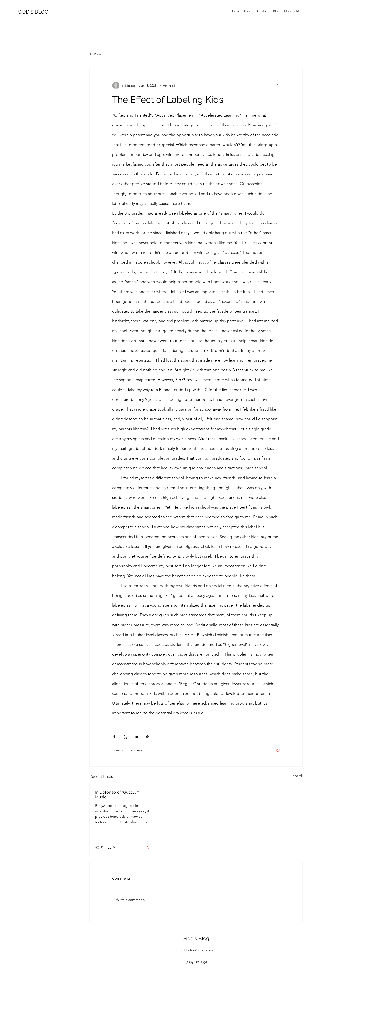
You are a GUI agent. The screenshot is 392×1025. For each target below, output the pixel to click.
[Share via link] (147, 736)
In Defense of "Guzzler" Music (117, 794)
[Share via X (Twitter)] (125, 736)
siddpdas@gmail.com (196, 950)
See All (298, 776)
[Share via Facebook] (114, 736)
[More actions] (277, 85)
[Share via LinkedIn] (136, 736)
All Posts (95, 54)
